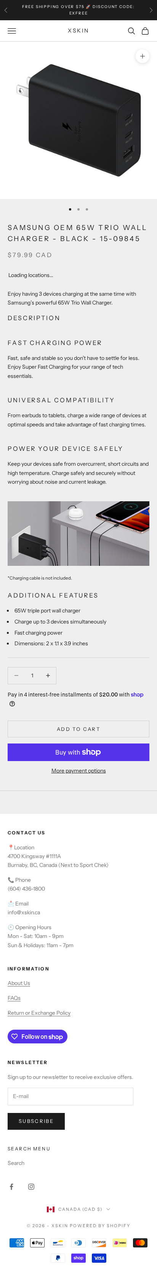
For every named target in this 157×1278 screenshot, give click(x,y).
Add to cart (78, 729)
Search (16, 1163)
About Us (19, 983)
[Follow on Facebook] (11, 1187)
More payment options (78, 770)
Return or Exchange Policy (39, 1012)
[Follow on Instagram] (31, 1187)
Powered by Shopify (100, 1225)
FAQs (14, 998)
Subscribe (36, 1121)
